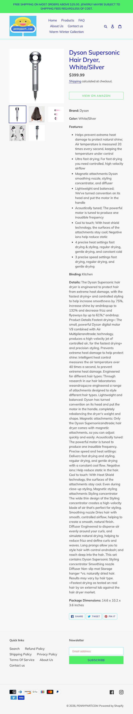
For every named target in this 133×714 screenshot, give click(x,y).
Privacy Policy (47, 654)
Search (15, 649)
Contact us (17, 665)
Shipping (75, 81)
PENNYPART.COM (87, 705)
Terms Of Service (22, 660)
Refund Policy (35, 649)
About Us (46, 660)
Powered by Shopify (111, 705)
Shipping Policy (21, 654)
